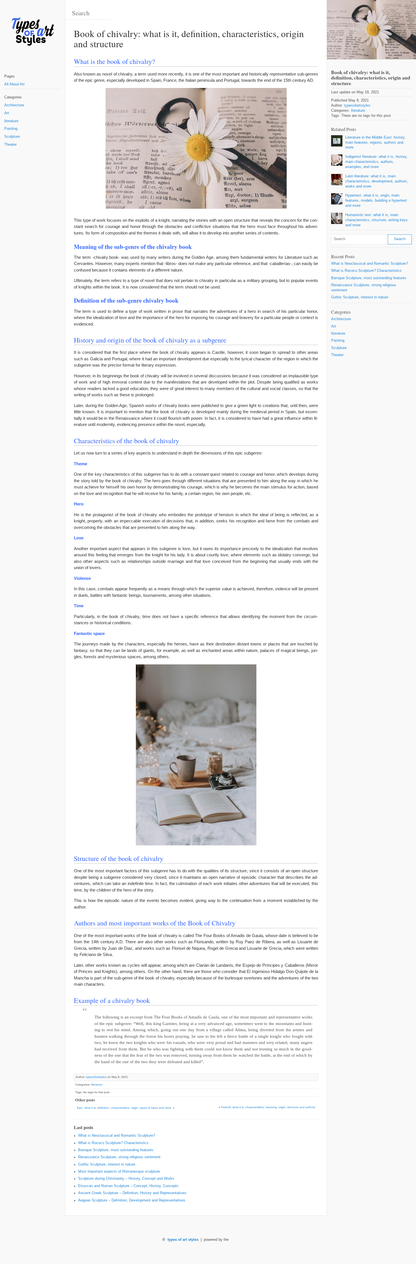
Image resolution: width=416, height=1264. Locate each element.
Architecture (14, 105)
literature (11, 121)
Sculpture (12, 137)
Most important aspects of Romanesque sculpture (119, 1171)
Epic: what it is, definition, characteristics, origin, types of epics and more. (124, 1107)
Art (6, 113)
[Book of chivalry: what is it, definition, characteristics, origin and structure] (371, 29)
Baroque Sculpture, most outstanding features (115, 1150)
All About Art (14, 84)
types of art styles (183, 1240)
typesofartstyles (96, 1076)
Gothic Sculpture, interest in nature (106, 1164)
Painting (11, 129)
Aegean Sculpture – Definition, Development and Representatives (131, 1200)
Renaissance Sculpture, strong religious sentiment (119, 1157)
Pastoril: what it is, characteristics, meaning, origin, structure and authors (268, 1107)
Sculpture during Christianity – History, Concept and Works (126, 1179)
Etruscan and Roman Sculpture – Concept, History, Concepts (128, 1186)
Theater (10, 145)
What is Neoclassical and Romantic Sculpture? (116, 1136)
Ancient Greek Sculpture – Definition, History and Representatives (132, 1193)
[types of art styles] (32, 31)
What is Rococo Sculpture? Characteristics (113, 1143)
